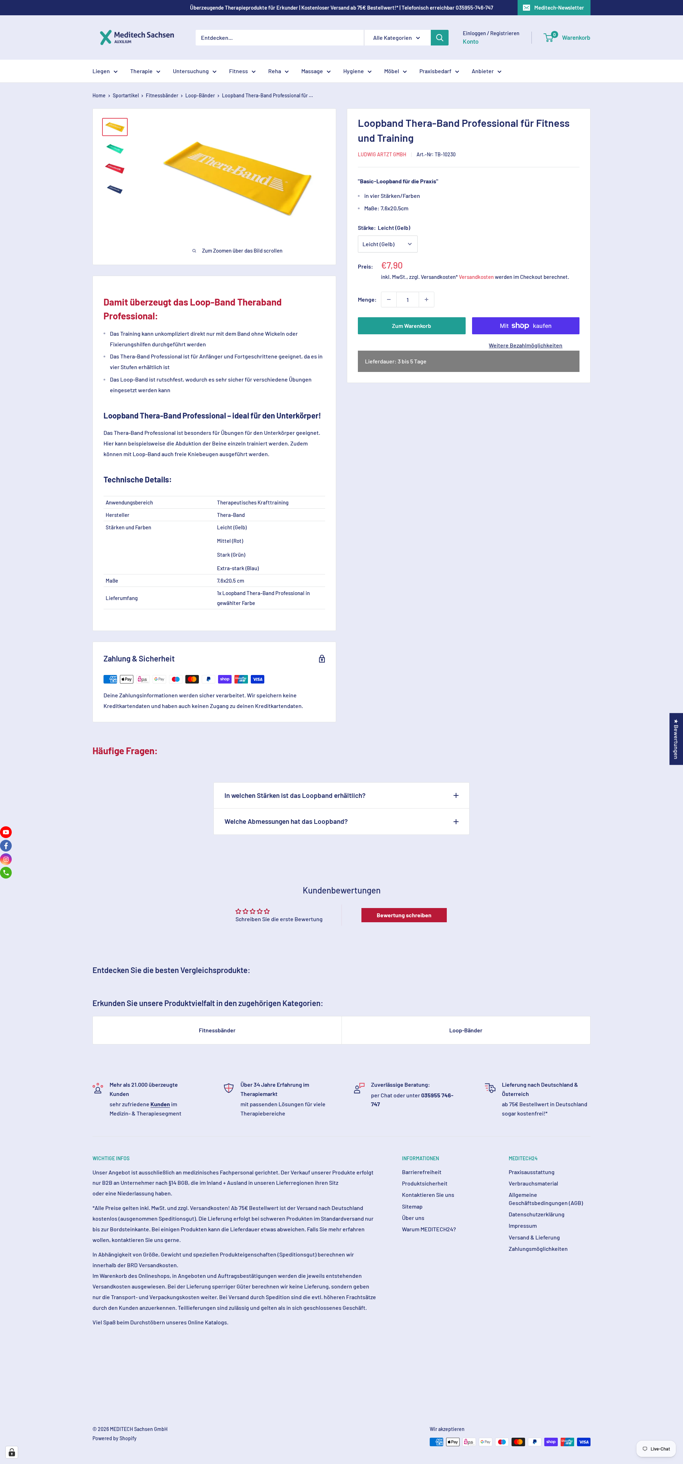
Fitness (238, 70)
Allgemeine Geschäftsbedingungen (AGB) (546, 1198)
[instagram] (6, 859)
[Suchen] (440, 37)
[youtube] (6, 832)
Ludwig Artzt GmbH (382, 154)
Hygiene (353, 70)
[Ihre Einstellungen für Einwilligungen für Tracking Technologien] (12, 1452)
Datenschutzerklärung (537, 1214)
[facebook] (6, 846)
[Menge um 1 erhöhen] (426, 299)
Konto (470, 41)
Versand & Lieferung (534, 1237)
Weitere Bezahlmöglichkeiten (525, 345)
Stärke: (384, 227)
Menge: (367, 299)
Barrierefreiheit (421, 1171)
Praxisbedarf (435, 70)
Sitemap (412, 1206)
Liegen (101, 70)
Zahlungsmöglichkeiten (538, 1248)
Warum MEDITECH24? (429, 1229)
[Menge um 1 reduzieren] (388, 299)
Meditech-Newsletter (559, 7)
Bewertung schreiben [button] (404, 915)
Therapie (141, 70)
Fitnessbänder (162, 95)
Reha (274, 70)
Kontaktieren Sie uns (428, 1194)
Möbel (391, 70)
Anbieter (483, 70)
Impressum (523, 1225)
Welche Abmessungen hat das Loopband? (286, 821)
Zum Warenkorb (411, 325)
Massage (312, 70)
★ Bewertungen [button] (676, 739)
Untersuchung (191, 70)
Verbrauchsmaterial (533, 1183)
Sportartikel (126, 95)
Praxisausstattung (532, 1171)
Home (99, 95)
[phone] (6, 873)
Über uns (413, 1217)
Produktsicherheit (425, 1183)
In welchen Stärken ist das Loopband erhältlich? (295, 795)
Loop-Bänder (200, 95)
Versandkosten (476, 277)
